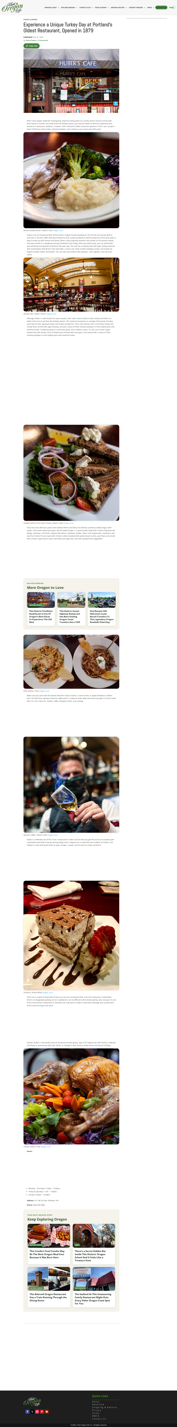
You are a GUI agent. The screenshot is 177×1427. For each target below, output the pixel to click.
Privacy (96, 1410)
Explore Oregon (68, 7)
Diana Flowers (31, 40)
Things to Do (85, 7)
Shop (171, 7)
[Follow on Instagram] (37, 1412)
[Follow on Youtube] (47, 1412)
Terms (96, 1413)
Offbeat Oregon (136, 7)
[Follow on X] (32, 1412)
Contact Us (99, 1418)
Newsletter (161, 7)
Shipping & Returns (104, 1407)
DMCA (95, 1416)
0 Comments (43, 40)
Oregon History (118, 7)
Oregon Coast (51, 7)
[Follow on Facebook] (27, 1412)
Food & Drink (100, 7)
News (149, 7)
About (96, 1401)
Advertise (98, 1404)
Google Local (58, 230)
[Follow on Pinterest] (42, 1412)
